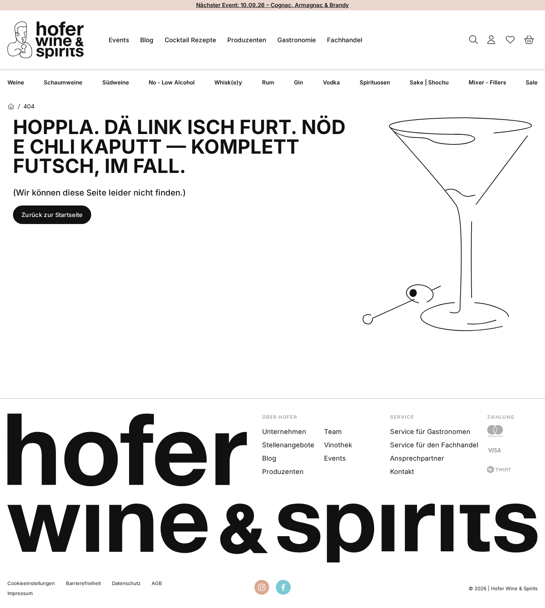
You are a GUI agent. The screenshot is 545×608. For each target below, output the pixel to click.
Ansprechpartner (417, 458)
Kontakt (402, 471)
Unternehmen (284, 431)
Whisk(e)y (228, 82)
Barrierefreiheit (83, 583)
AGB (157, 583)
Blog (146, 40)
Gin (298, 82)
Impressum (20, 593)
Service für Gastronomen (430, 431)
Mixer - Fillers (487, 82)
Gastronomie (296, 40)
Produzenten (246, 40)
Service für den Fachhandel (434, 445)
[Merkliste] (510, 40)
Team (333, 431)
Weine (15, 82)
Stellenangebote (288, 445)
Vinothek (338, 445)
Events (119, 40)
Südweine (115, 82)
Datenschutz (126, 583)
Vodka (331, 82)
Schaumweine (63, 82)
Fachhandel (344, 40)
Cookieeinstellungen (31, 583)
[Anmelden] (491, 40)
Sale (532, 82)
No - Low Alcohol (172, 82)
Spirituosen (375, 82)
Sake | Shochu (429, 82)
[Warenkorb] (529, 40)
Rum (268, 82)
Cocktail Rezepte (190, 40)
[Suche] (473, 40)
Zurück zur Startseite (52, 214)
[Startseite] (10, 106)
